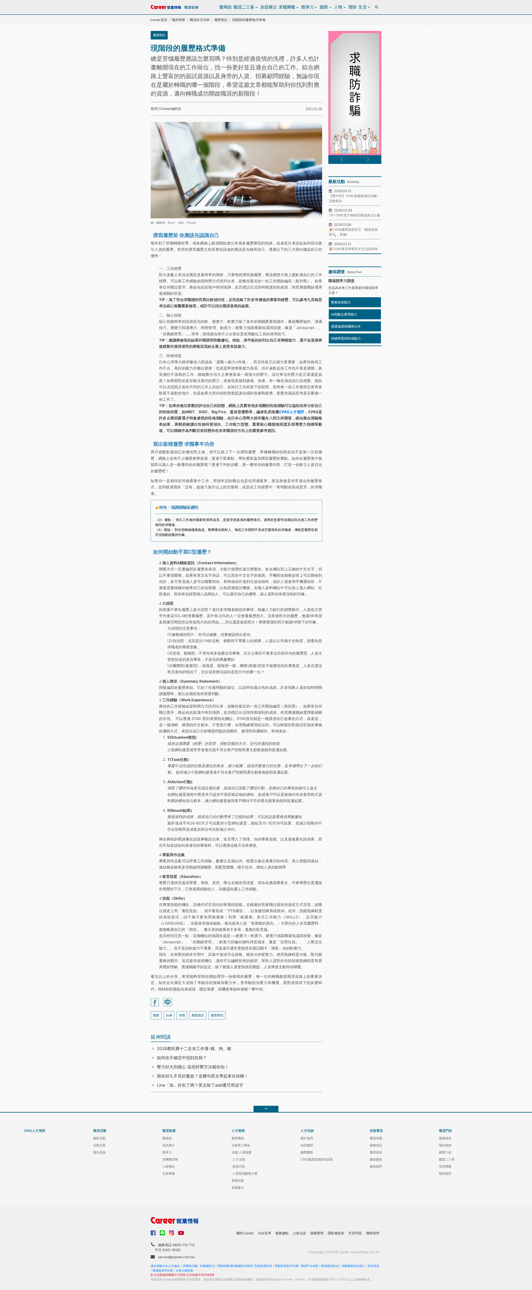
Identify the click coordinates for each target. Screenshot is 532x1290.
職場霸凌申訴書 (163, 1270)
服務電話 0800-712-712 (176, 1245)
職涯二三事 (243, 7)
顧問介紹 (445, 1152)
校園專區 (376, 1130)
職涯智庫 (178, 20)
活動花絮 (99, 1145)
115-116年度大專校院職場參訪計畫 (354, 215)
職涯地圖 (376, 1138)
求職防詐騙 (190, 1266)
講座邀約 (376, 1159)
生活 (362, 7)
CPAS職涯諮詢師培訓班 (316, 1159)
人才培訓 (307, 1130)
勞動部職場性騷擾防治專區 (234, 1266)
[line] (162, 1232)
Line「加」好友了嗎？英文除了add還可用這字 (200, 1085)
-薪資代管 (238, 1166)
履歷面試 (221, 20)
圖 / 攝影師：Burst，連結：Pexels (173, 222)
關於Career (245, 1233)
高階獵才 (238, 1187)
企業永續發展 (184, 1270)
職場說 (225, 7)
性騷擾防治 (207, 1266)
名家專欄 (168, 1173)
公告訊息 (299, 1233)
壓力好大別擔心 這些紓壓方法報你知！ (193, 1066)
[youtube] (181, 1232)
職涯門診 (445, 1130)
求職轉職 (286, 7)
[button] (341, 159)
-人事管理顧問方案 (244, 1173)
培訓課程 (306, 1145)
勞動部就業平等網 (286, 1266)
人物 (338, 7)
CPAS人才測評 (291, 412)
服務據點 (282, 1233)
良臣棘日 (268, 7)
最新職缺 (238, 1138)
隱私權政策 (336, 1233)
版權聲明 (317, 1233)
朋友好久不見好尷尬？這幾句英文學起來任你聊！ (202, 1076)
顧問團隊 (306, 1152)
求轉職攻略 (170, 1159)
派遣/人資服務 (241, 1152)
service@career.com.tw (176, 1257)
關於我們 (306, 1138)
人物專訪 (168, 1166)
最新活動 (99, 1138)
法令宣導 (264, 1233)
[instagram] (171, 1232)
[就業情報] (266, 1220)
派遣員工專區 (241, 1145)
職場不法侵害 (310, 1266)
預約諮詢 (445, 1145)
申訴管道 (373, 1266)
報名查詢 (99, 1152)
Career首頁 (158, 20)
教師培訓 (376, 1152)
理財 (352, 7)
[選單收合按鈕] (266, 1109)
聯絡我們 (376, 1166)
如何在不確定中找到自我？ (182, 1057)
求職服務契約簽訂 (353, 1266)
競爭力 (307, 7)
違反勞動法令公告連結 (165, 1266)
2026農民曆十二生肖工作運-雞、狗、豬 (194, 1048)
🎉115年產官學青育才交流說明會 (353, 249)
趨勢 (324, 7)
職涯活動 (99, 1130)
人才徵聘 (238, 1130)
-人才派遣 (238, 1159)
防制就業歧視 (263, 1266)
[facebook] (153, 1232)
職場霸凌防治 (330, 1266)
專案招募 (238, 1180)
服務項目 (376, 1145)
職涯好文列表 (200, 20)
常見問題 (445, 1166)
